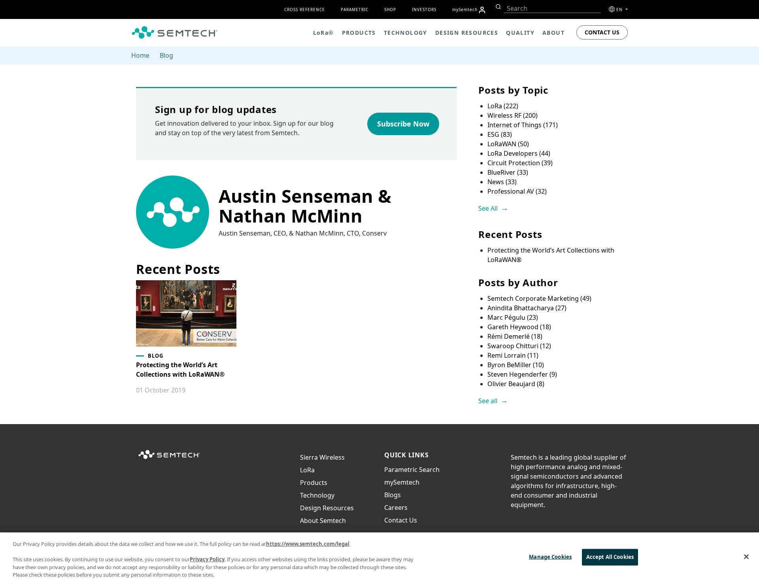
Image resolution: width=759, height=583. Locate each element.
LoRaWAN (508, 144)
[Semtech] (169, 459)
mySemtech (401, 482)
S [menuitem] (465, 9)
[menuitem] (482, 10)
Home (140, 55)
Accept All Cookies (610, 556)
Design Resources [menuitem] (466, 32)
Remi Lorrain (512, 355)
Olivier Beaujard (515, 383)
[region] (379, 557)
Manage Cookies (550, 556)
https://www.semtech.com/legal (307, 543)
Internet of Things (522, 125)
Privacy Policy (207, 559)
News (502, 181)
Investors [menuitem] (424, 9)
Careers (396, 507)
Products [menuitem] (359, 32)
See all (487, 400)
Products (313, 482)
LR (307, 470)
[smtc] (174, 32)
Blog (166, 55)
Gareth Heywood (519, 327)
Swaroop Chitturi (519, 345)
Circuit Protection (520, 162)
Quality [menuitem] (520, 32)
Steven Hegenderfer (522, 374)
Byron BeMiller (515, 364)
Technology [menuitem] (405, 32)
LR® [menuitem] (323, 32)
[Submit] (497, 6)
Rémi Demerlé (514, 336)
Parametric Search (412, 469)
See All (488, 208)
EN (620, 9)
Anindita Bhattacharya (526, 308)
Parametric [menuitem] (354, 9)
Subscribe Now (403, 123)
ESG (499, 134)
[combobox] (552, 8)
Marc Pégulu (512, 317)
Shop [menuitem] (390, 9)
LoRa (502, 106)
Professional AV (517, 191)
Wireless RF (512, 115)
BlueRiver (507, 172)
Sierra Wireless (322, 457)
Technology (317, 495)
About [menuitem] (553, 32)
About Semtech (323, 520)
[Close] (746, 557)
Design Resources (327, 508)
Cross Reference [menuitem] (304, 9)
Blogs (392, 495)
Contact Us (602, 32)
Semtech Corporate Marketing (539, 298)
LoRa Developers (518, 153)
